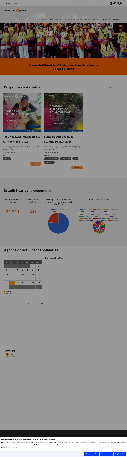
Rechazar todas (106, 454)
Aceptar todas (119, 454)
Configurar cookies (92, 454)
